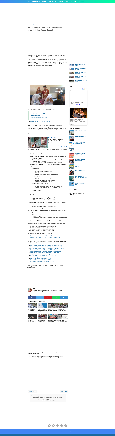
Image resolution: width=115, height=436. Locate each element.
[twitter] (40, 297)
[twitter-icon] (53, 425)
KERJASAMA (81, 1)
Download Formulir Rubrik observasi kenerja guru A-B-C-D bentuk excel (45, 237)
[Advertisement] (57, 13)
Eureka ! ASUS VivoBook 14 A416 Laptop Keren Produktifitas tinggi (81, 183)
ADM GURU (61, 1)
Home (45, 431)
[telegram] (64, 297)
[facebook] (32, 297)
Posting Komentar (35, 33)
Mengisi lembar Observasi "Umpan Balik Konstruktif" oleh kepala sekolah (45, 251)
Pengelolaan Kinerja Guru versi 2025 (38, 113)
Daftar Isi (44, 1)
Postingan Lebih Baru (32, 391)
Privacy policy (59, 431)
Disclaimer (65, 431)
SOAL (75, 1)
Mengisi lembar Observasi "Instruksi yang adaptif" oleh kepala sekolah (45, 252)
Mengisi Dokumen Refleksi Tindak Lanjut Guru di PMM (42, 261)
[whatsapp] (56, 297)
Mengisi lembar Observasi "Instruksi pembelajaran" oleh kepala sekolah (45, 254)
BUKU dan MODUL (52, 1)
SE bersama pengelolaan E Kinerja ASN (38, 257)
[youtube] (57, 425)
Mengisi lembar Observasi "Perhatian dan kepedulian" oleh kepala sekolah (46, 249)
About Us (49, 431)
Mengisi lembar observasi (35, 123)
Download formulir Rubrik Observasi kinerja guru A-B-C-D (42, 235)
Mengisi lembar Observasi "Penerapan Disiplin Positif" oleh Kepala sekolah (46, 246)
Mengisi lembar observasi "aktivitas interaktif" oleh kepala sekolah (44, 255)
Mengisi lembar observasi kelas (34, 54)
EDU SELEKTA (69, 1)
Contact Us (54, 431)
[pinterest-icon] (65, 425)
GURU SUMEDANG (34, 1)
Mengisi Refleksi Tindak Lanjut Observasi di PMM (40, 259)
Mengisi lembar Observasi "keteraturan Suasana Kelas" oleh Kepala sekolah (46, 245)
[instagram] (61, 425)
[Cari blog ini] (86, 1)
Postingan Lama (64, 391)
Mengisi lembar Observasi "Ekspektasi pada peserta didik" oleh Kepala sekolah (47, 248)
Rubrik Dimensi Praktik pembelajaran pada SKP (40, 121)
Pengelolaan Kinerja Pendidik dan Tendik (39, 117)
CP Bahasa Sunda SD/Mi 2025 (80, 136)
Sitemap (69, 431)
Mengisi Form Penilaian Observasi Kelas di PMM (40, 258)
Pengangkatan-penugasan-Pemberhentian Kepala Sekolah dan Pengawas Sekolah (46, 118)
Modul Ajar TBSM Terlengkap (80, 170)
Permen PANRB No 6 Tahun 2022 (37, 115)
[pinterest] (48, 297)
